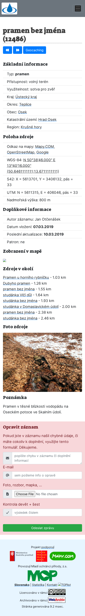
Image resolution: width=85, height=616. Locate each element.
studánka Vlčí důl (17, 295)
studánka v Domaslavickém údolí (31, 306)
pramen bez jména (19, 289)
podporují (47, 547)
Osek (22, 112)
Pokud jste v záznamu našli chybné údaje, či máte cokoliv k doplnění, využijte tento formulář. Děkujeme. (40, 441)
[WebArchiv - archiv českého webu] (56, 600)
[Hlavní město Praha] (41, 556)
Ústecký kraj (26, 97)
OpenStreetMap (20, 152)
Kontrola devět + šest (21, 504)
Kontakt (52, 585)
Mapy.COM (44, 146)
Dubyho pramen (16, 283)
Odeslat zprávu (42, 528)
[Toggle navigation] (77, 8)
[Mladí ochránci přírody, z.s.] (42, 575)
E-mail (8, 467)
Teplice (25, 104)
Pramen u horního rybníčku (26, 277)
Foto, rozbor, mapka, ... (22, 485)
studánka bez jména (20, 300)
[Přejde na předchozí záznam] (7, 50)
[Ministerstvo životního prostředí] (21, 556)
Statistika (38, 585)
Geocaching (34, 50)
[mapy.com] (62, 556)
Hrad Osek (47, 119)
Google (42, 152)
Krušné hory (31, 127)
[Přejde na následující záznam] (17, 50)
